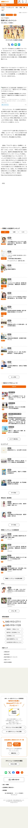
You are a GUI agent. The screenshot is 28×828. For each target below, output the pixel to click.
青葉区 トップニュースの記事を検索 (13, 578)
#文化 (3, 183)
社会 (21, 7)
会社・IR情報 (6, 784)
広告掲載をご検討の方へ (8, 787)
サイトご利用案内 (19, 793)
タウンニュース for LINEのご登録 (13, 727)
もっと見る (13, 377)
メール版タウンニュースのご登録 (13, 731)
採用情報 (5, 790)
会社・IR (19, 2)
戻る (3, 10)
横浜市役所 (6, 654)
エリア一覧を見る (14, 439)
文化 (17, 7)
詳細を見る (13, 753)
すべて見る (13, 492)
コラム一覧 (13, 611)
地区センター (7, 659)
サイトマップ (14, 794)
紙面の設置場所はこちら (12, 639)
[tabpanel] (14, 33)
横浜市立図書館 (8, 662)
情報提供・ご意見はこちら (13, 629)
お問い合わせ (15, 779)
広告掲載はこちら (11, 635)
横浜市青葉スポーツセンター (11, 657)
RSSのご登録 (14, 764)
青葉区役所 (6, 651)
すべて (2, 7)
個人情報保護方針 (9, 793)
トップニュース (10, 7)
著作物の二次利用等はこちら (13, 632)
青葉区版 (3, 5)
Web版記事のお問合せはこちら (14, 642)
